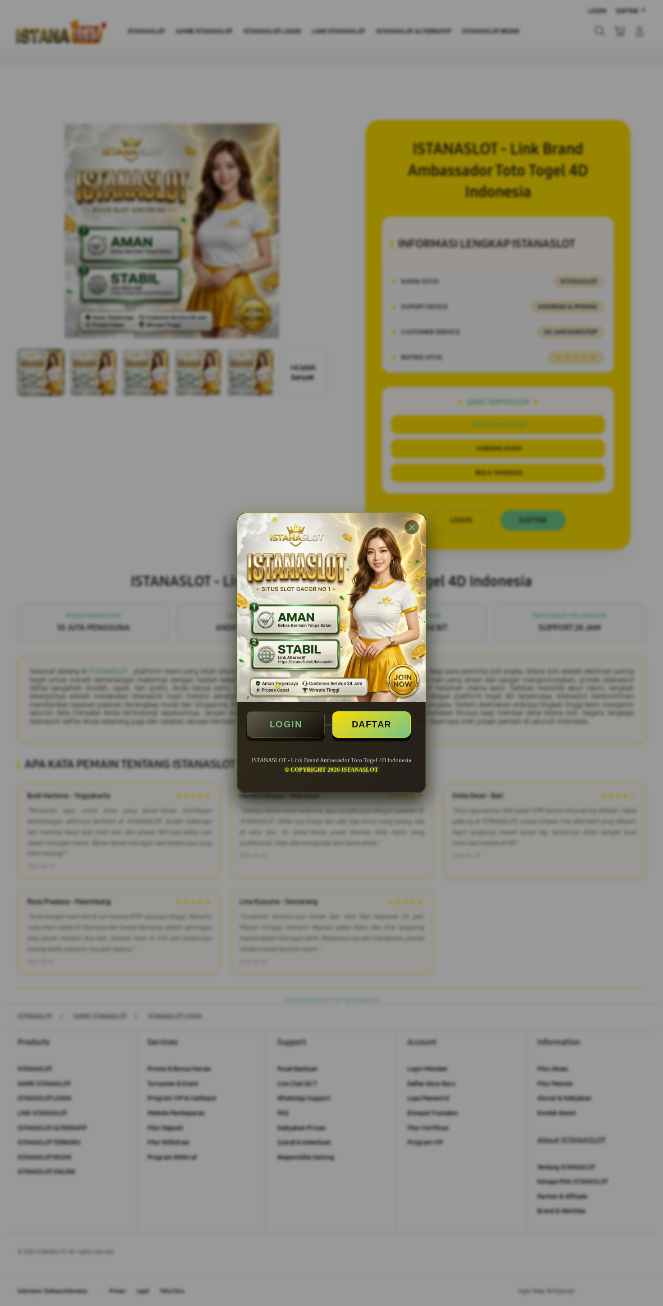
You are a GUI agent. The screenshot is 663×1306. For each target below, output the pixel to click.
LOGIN (286, 724)
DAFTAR (371, 724)
